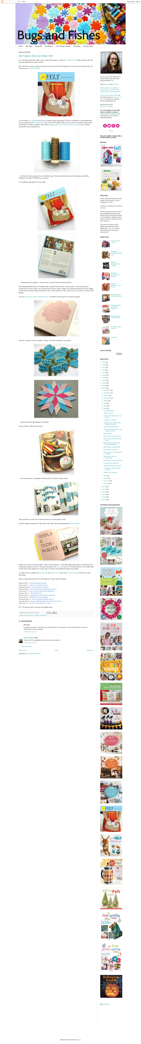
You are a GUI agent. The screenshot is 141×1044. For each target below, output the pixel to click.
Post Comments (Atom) (34, 653)
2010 (104, 492)
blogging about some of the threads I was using (65, 124)
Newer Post (22, 650)
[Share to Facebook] (54, 613)
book (25, 615)
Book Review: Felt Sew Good (112, 436)
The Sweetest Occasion (37, 589)
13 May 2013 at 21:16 (30, 632)
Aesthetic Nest (33, 603)
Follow (111, 131)
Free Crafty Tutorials (63, 46)
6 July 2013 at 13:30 (30, 642)
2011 (104, 489)
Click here (111, 228)
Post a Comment (26, 646)
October (106, 395)
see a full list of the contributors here (36, 297)
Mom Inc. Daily (34, 585)
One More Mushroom (48, 591)
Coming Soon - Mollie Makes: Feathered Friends (112, 423)
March (106, 478)
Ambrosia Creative (51, 589)
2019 (104, 372)
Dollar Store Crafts (45, 603)
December (107, 390)
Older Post (90, 650)
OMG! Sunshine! (108, 413)
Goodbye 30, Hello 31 (110, 420)
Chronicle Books (39, 122)
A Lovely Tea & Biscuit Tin (111, 427)
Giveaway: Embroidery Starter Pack (116, 253)
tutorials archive (113, 95)
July (105, 403)
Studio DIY (44, 585)
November (107, 393)
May (105, 408)
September (107, 398)
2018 (104, 375)
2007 (104, 499)
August (106, 400)
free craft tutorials (33, 68)
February (106, 481)
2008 (104, 497)
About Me (38, 46)
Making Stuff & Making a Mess (113, 466)
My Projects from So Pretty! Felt (36, 56)
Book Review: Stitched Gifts (112, 447)
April (105, 476)
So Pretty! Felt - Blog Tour (111, 463)
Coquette (34, 587)
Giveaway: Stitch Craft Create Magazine (116, 307)
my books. (115, 84)
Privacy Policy (88, 46)
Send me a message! (106, 106)
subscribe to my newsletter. (109, 114)
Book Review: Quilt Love (111, 449)
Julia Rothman (74, 523)
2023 (104, 362)
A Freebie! (114, 337)
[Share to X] (52, 613)
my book (59, 567)
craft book (29, 615)
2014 (104, 385)
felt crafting (36, 615)
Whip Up (32, 583)
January (106, 483)
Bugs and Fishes (41, 583)
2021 (104, 367)
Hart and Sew (50, 599)
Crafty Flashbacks (109, 411)
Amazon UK (43, 573)
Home (21, 46)
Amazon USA (54, 573)
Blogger (78, 1040)
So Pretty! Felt (70, 60)
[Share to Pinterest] (56, 613)
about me (106, 84)
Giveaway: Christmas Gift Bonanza (115, 274)
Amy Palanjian (32, 120)
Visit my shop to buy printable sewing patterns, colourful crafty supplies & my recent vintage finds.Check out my (110, 91)
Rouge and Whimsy (37, 601)
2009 (104, 494)
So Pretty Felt (43, 615)
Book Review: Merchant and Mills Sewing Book (112, 443)
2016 (104, 380)
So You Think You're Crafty (53, 601)
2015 (104, 383)
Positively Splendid (38, 599)
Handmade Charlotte (36, 595)
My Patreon (49, 46)
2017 (104, 378)
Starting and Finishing (110, 472)
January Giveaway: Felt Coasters (115, 264)
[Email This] (47, 613)
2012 (104, 487)
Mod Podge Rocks (36, 593)
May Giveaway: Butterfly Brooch (115, 316)
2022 (104, 365)
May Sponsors (108, 433)
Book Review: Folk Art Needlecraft (110, 457)
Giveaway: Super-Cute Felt (116, 327)
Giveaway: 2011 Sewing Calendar (116, 295)
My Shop (29, 46)
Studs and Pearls (43, 587)
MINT (32, 597)
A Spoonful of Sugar (42, 597)
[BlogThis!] (49, 613)
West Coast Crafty (34, 591)
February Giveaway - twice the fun (116, 285)
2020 (104, 370)
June (105, 406)
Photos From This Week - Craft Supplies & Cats (113, 430)
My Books (76, 46)
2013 (104, 388)
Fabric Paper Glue (50, 595)
